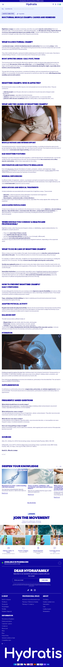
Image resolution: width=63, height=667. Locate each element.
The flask (4, 609)
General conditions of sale (8, 638)
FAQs (3, 631)
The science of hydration (8, 619)
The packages (5, 606)
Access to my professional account (31, 599)
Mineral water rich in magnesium (10, 406)
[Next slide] (61, 1)
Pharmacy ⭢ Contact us (28, 604)
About (45, 596)
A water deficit (49, 170)
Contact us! (5, 626)
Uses (44, 606)
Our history (45, 599)
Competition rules (6, 640)
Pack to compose (6, 599)
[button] (3, 4)
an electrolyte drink (26, 406)
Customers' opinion (7, 623)
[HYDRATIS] (31, 4)
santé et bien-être (21, 470)
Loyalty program (47, 609)
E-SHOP (5, 596)
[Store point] (53, 4)
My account (5, 628)
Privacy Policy (5, 635)
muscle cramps (16, 47)
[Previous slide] (1, 1)
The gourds (5, 604)
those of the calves (45, 62)
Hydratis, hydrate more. (49, 602)
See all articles (31, 503)
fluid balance (33, 273)
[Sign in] (55, 4)
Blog (3, 633)
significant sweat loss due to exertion (47, 271)
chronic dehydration (12, 379)
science (50, 470)
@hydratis (31, 514)
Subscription (46, 604)
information (7, 615)
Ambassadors (46, 611)
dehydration (10, 169)
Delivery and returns (7, 621)
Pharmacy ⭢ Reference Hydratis (30, 602)
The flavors (4, 602)
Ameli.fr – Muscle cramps (10, 450)
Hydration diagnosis (7, 611)
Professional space (30, 596)
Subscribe (45, 580)
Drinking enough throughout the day (12, 372)
